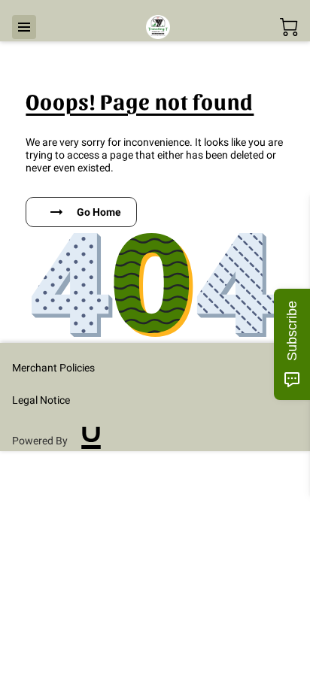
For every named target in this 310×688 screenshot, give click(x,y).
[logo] (91, 441)
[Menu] (24, 27)
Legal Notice (41, 400)
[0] (289, 27)
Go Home (99, 212)
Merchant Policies (53, 368)
